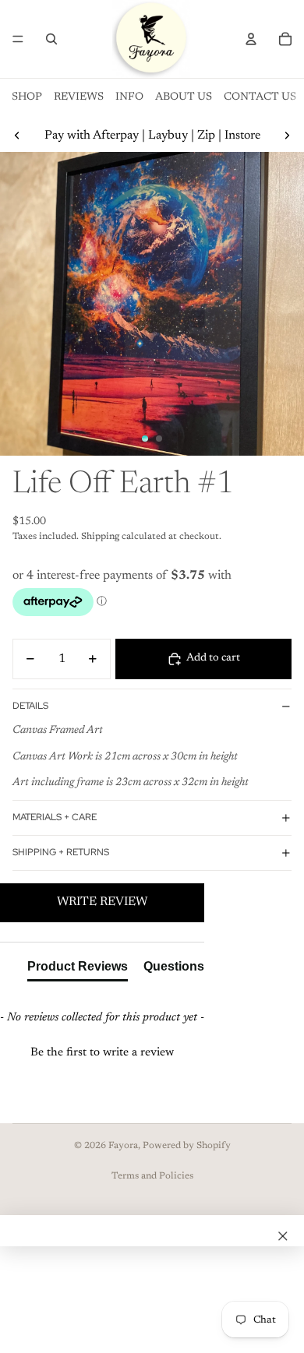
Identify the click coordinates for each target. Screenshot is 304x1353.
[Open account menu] (251, 39)
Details (30, 705)
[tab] (77, 969)
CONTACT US (260, 97)
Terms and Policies (152, 1176)
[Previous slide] (17, 135)
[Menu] (18, 39)
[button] (102, 1051)
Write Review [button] (102, 902)
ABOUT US (183, 97)
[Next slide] (287, 135)
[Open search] (51, 39)
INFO (129, 97)
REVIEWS (79, 97)
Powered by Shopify (187, 1145)
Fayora (123, 1145)
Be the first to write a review (102, 1053)
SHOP (27, 97)
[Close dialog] (283, 1236)
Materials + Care (54, 817)
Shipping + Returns (60, 852)
